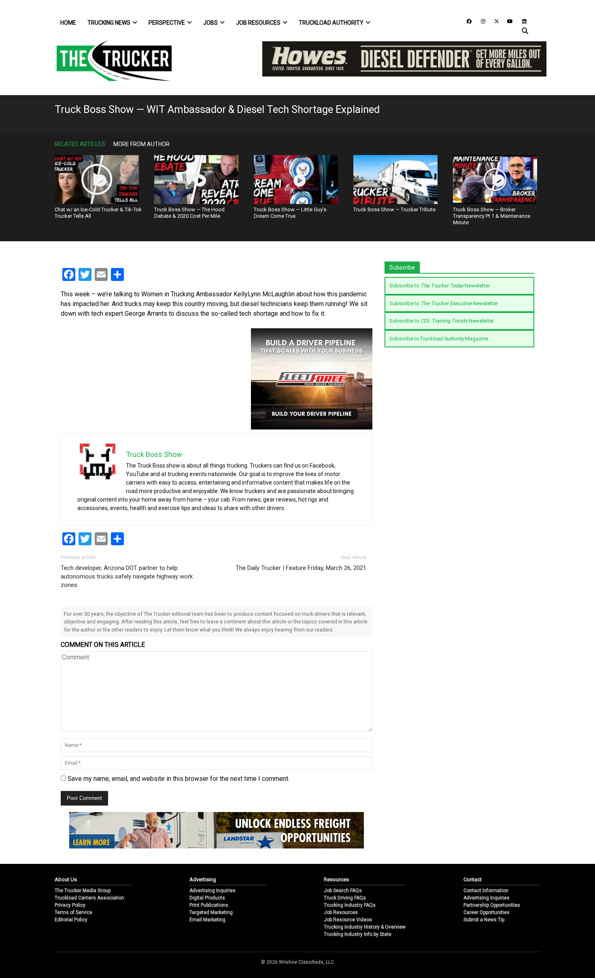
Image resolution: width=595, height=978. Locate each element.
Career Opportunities (486, 912)
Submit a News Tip (483, 920)
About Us (66, 879)
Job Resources (258, 22)
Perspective (167, 22)
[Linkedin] (520, 21)
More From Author (141, 144)
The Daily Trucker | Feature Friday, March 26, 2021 (301, 568)
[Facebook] (466, 21)
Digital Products (207, 898)
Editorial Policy (71, 920)
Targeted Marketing (211, 912)
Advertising (202, 879)
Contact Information (485, 890)
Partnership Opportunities (491, 905)
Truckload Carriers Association (89, 898)
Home (68, 22)
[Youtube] (507, 21)
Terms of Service (73, 912)
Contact (472, 879)
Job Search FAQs (343, 890)
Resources (336, 879)
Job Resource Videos (348, 920)
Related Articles (80, 144)
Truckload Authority (331, 22)
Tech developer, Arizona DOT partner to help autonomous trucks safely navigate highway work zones (127, 576)
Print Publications (208, 905)
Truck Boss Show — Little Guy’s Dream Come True (290, 212)
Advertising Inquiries (212, 890)
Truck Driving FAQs (345, 898)
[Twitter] (494, 21)
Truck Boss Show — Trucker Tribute (394, 209)
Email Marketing (207, 920)
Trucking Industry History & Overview (365, 927)
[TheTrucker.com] (110, 60)
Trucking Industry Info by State (357, 934)
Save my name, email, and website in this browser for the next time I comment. (178, 778)
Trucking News (108, 22)
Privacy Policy (70, 905)
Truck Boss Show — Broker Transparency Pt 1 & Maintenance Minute (491, 215)
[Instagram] (480, 21)
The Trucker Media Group (82, 890)
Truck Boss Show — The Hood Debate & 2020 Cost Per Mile (189, 212)
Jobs (210, 22)
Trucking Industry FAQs (350, 905)
